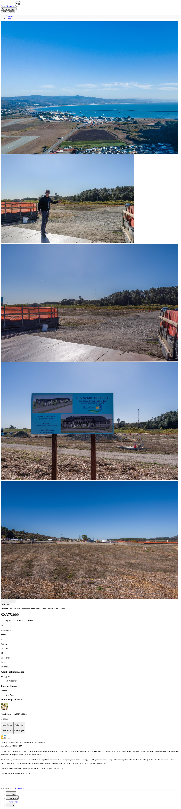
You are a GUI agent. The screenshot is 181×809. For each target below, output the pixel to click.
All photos (5, 604)
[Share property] (13, 601)
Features (9, 18)
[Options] (3, 601)
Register (11, 12)
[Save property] (8, 601)
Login (4, 12)
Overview (10, 16)
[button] (90, 87)
